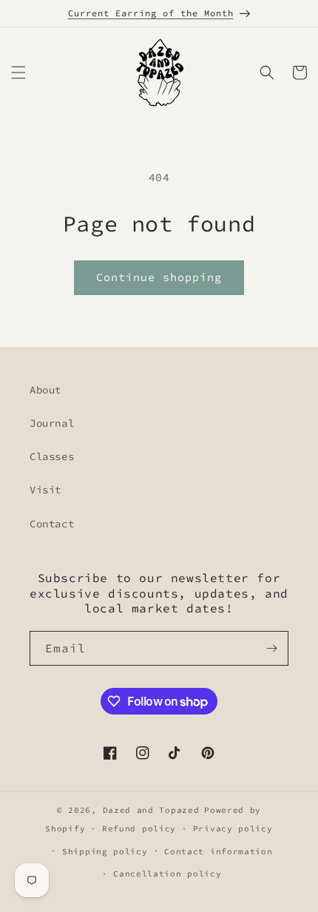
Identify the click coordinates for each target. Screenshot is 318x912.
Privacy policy (233, 828)
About (45, 389)
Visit (45, 489)
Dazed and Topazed (151, 810)
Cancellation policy (167, 873)
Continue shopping (159, 277)
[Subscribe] (271, 648)
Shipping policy (105, 851)
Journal (52, 423)
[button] (18, 72)
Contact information (218, 851)
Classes (52, 456)
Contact (52, 523)
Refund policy (139, 828)
